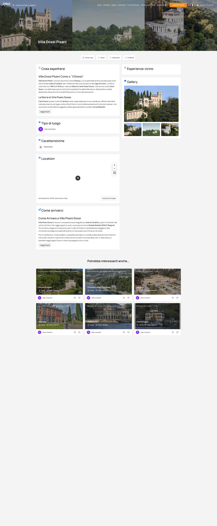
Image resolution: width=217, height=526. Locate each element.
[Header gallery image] (36, 25)
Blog (153, 5)
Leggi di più (45, 111)
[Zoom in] (114, 165)
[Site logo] (6, 4)
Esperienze (122, 5)
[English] (189, 5)
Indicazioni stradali (109, 198)
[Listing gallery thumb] (151, 104)
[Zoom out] (114, 168)
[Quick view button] (75, 298)
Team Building (161, 5)
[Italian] (192, 5)
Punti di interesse (133, 5)
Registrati (210, 5)
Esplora (114, 5)
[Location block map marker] (77, 178)
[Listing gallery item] (133, 129)
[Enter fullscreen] (114, 172)
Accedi (202, 5)
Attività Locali (145, 5)
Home (100, 5)
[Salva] (79, 298)
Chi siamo (106, 5)
